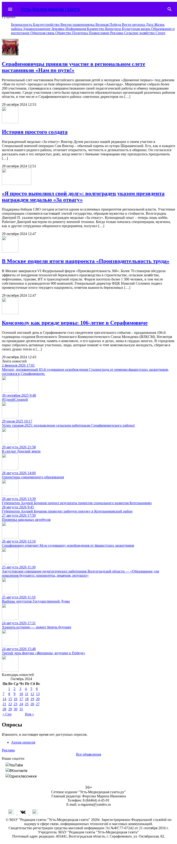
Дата (150, 25)
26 (32, 704)
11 (26, 694)
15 (10, 699)
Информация (76, 29)
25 (27, 704)
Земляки (58, 29)
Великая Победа (108, 25)
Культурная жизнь (136, 29)
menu (10, 9)
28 (4, 709)
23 (15, 704)
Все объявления (88, 754)
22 (10, 704)
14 (4, 699)
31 (21, 709)
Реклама (117, 33)
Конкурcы (113, 29)
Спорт (160, 33)
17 (21, 699)
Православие (99, 33)
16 (15, 699)
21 (4, 704)
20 (38, 699)
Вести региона (134, 25)
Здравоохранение (37, 29)
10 (21, 694)
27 (38, 704)
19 (32, 699)
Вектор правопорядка (77, 25)
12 (32, 694)
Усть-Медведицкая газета (50, 9)
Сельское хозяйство (140, 33)
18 (27, 699)
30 (15, 709)
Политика (80, 33)
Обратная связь (42, 33)
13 (38, 694)
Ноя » (29, 714)
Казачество (96, 29)
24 (21, 704)
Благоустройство (46, 25)
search (169, 9)
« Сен (7, 714)
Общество (63, 33)
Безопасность (22, 25)
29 (10, 709)
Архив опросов (23, 742)
